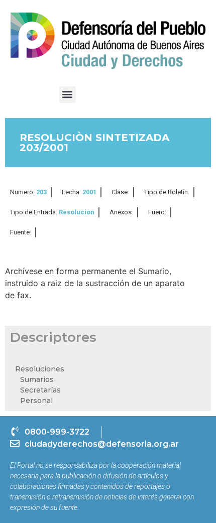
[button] (67, 94)
